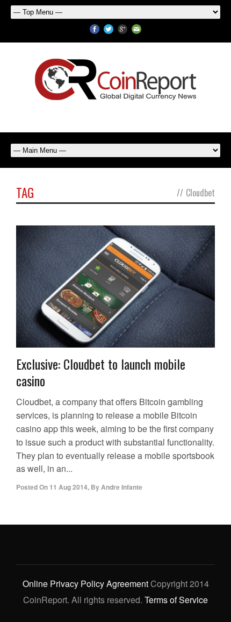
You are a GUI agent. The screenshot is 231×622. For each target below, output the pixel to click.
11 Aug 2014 (68, 487)
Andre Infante (121, 487)
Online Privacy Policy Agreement (85, 583)
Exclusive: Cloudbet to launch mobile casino (100, 372)
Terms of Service (176, 599)
